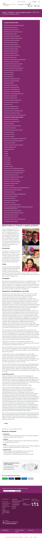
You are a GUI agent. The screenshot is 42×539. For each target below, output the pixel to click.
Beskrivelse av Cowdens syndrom (11, 183)
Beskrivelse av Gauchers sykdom (11, 50)
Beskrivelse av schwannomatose (11, 119)
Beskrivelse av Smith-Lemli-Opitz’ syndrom (13, 129)
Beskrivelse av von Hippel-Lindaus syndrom (13, 140)
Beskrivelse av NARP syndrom (10, 97)
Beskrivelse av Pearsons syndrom (11, 102)
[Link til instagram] (35, 505)
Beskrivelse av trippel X (9, 132)
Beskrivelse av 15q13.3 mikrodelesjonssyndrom (14, 25)
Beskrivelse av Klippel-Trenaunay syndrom (13, 63)
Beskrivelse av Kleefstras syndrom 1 (11, 61)
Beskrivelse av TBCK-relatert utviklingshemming (14, 219)
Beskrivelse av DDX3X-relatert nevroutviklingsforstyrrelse (16, 187)
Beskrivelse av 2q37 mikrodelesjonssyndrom (13, 172)
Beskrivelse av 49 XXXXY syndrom (11, 29)
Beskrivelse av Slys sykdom (10, 127)
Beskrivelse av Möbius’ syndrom (11, 85)
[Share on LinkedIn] (24, 479)
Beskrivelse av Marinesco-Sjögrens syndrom (13, 68)
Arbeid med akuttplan (9, 149)
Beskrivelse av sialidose (9, 123)
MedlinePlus (6, 434)
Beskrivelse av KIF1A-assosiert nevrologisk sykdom (15, 59)
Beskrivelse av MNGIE (9, 83)
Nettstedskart (5, 530)
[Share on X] (18, 479)
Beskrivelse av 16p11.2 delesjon (10, 27)
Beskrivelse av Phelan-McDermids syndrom (13, 110)
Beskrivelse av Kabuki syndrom (11, 53)
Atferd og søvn (7, 157)
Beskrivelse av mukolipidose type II (11, 87)
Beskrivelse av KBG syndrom (10, 57)
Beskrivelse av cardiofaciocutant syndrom (13, 38)
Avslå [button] (31, 537)
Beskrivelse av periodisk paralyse (11, 106)
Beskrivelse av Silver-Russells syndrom (12, 125)
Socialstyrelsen (7, 449)
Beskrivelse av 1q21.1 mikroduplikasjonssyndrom (14, 170)
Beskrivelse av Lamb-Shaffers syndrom (12, 204)
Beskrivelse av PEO (8, 104)
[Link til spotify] (37, 505)
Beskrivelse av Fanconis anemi (10, 196)
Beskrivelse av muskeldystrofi (10, 95)
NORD (4, 444)
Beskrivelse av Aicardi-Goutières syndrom (13, 31)
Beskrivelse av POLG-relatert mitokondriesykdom (15, 115)
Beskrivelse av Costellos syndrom (11, 44)
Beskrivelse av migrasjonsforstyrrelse (12, 78)
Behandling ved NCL (8, 166)
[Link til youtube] (37, 503)
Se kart (24, 503)
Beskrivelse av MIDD (8, 76)
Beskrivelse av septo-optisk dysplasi (11, 121)
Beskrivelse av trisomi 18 (9, 136)
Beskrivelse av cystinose (9, 185)
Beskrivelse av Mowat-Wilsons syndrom (12, 210)
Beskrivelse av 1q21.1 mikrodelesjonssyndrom (13, 168)
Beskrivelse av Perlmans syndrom (11, 108)
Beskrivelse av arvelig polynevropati (12, 36)
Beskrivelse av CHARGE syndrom (11, 179)
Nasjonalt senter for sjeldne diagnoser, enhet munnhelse (21, 409)
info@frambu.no (5, 510)
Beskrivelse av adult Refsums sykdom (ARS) (13, 176)
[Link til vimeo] (32, 505)
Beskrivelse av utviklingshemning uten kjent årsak (15, 138)
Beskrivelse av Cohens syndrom (11, 42)
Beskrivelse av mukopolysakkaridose (12, 91)
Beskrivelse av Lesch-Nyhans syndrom (12, 65)
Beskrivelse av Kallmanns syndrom (11, 55)
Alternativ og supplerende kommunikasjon (13, 144)
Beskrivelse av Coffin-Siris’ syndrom (11, 40)
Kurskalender (15, 504)
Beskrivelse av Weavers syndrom (11, 221)
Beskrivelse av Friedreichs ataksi (11, 48)
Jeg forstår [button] (26, 537)
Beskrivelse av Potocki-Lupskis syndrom (13, 117)
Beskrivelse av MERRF (9, 74)
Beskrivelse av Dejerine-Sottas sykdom (12, 46)
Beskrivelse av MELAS (8, 72)
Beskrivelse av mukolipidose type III (12, 89)
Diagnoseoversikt (16, 501)
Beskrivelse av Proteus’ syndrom (11, 214)
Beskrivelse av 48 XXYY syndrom (11, 174)
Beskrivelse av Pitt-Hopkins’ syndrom (12, 112)
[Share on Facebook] (11, 479)
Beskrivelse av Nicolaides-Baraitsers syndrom (13, 212)
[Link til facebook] (35, 503)
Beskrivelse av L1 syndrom (9, 202)
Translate (28, 4)
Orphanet (5, 439)
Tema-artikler (15, 502)
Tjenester (14, 499)
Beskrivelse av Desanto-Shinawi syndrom (13, 189)
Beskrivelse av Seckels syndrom (11, 216)
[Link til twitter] (32, 503)
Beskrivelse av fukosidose (9, 198)
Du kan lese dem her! (9, 469)
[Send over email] (5, 479)
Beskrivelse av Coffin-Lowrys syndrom (12, 181)
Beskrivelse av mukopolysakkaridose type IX (13, 93)
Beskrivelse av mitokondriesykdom (11, 80)
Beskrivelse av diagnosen (9, 191)
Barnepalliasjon (7, 164)
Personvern (31, 530)
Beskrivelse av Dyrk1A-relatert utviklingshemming (15, 194)
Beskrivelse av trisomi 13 (9, 134)
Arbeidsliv (6, 151)
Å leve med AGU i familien (9, 142)
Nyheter (14, 506)
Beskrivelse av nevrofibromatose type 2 (12, 100)
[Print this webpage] (30, 479)
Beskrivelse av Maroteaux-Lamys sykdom (13, 70)
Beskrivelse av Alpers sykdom (10, 33)
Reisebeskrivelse (26, 504)
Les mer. (35, 537)
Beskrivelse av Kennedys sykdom (11, 200)
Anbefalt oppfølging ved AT (10, 147)
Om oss (14, 508)
